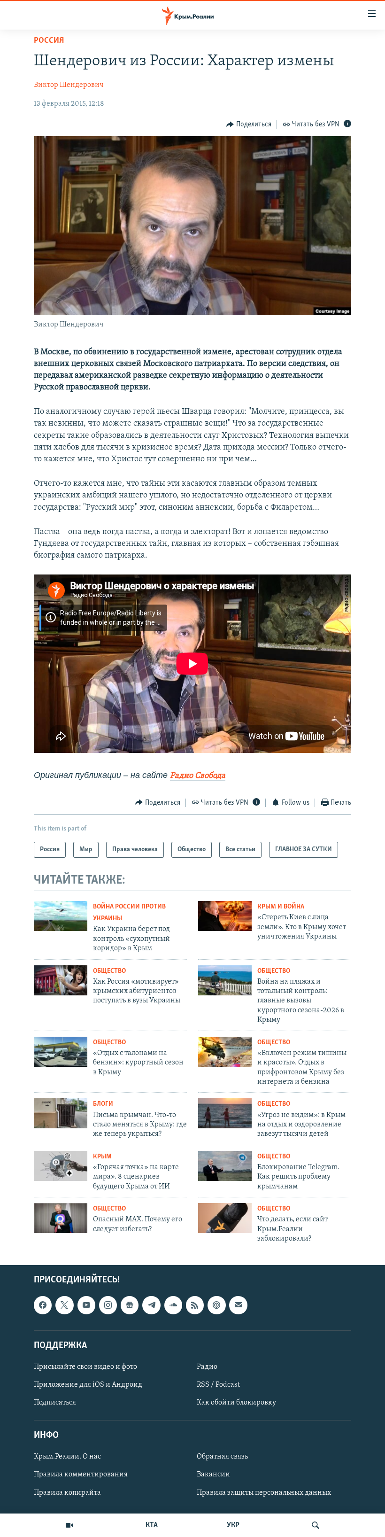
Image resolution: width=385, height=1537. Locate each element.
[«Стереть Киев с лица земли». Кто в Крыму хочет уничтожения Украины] (225, 916)
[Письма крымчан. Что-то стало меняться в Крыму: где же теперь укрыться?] (60, 1113)
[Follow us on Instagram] (108, 1305)
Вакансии (213, 1475)
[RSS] (195, 1305)
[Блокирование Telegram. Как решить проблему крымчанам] (225, 1166)
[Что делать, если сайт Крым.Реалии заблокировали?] (225, 1218)
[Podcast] (216, 1305)
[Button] (248, 124)
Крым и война (280, 906)
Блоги (103, 1104)
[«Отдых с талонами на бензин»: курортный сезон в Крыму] (60, 1052)
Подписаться (55, 1403)
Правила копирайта (67, 1493)
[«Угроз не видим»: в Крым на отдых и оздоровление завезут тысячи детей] (225, 1113)
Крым (102, 1156)
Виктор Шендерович (69, 85)
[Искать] (315, 1525)
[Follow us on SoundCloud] (173, 1305)
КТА (152, 1525)
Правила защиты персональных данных (264, 1493)
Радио (207, 1367)
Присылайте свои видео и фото (85, 1367)
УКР (233, 1525)
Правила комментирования (81, 1475)
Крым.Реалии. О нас (67, 1457)
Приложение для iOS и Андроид (88, 1385)
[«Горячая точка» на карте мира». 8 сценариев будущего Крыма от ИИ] (60, 1166)
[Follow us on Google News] (130, 1305)
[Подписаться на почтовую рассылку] (238, 1305)
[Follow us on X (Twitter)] (64, 1305)
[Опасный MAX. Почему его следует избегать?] (60, 1218)
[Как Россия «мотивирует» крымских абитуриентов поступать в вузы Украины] (60, 980)
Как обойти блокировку (236, 1403)
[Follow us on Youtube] (86, 1305)
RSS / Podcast (218, 1385)
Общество (109, 971)
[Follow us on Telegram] (151, 1305)
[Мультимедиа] (69, 1525)
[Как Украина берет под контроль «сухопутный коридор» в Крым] (60, 916)
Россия (49, 41)
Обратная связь (222, 1457)
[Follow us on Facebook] (43, 1305)
